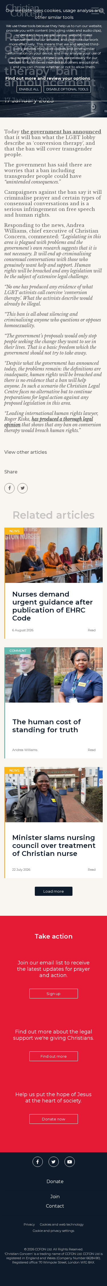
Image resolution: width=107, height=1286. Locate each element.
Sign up (53, 993)
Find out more (54, 1056)
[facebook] (9, 488)
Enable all (29, 89)
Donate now (53, 1119)
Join (55, 1196)
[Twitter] (54, 1162)
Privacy (29, 1224)
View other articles (25, 452)
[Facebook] (38, 1162)
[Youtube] (69, 1162)
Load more (53, 891)
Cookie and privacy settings (53, 1231)
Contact (55, 1206)
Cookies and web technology (62, 1224)
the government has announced (61, 132)
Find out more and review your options (47, 78)
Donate (55, 1181)
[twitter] (22, 488)
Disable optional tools (67, 89)
